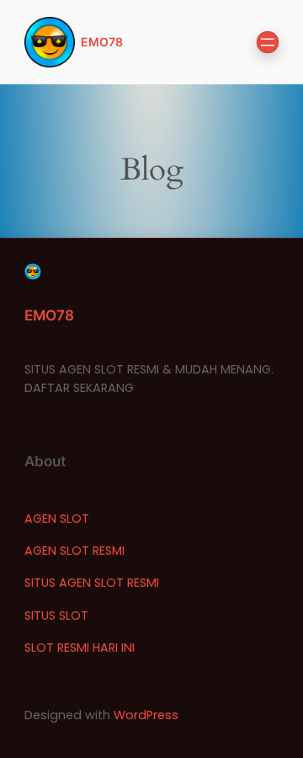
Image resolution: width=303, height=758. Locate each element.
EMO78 (102, 42)
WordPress (146, 715)
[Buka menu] (268, 42)
